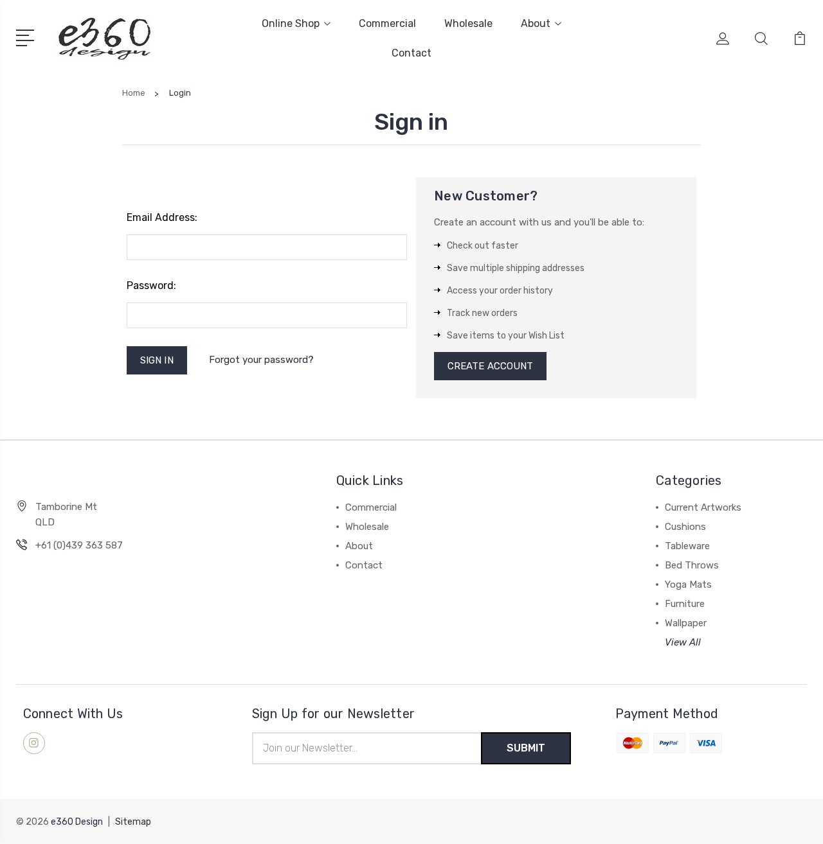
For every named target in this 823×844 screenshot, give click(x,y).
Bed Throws (692, 565)
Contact (411, 53)
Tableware (687, 546)
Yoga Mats (688, 584)
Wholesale (468, 23)
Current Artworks (703, 507)
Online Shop (291, 23)
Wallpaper (686, 623)
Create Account (490, 366)
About (535, 23)
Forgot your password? (261, 359)
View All (683, 642)
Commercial (387, 23)
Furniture (685, 604)
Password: (151, 285)
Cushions (685, 526)
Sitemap (133, 821)
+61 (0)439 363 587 (79, 545)
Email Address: (162, 217)
